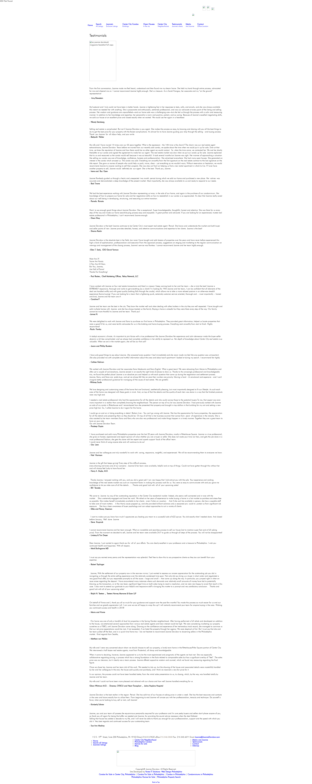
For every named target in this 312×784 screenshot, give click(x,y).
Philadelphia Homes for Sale (143, 777)
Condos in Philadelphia (175, 774)
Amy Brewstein (97, 98)
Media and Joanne (200, 740)
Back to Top (156, 782)
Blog (136, 746)
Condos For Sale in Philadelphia (150, 774)
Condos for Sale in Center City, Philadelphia (117, 774)
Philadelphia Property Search (169, 777)
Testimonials (197, 742)
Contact (195, 744)
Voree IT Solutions (152, 772)
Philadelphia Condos (143, 742)
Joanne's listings (99, 745)
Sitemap (195, 746)
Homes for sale (141, 744)
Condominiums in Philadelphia (200, 774)
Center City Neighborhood (145, 740)
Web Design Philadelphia (171, 772)
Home (95, 741)
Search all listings (100, 743)
